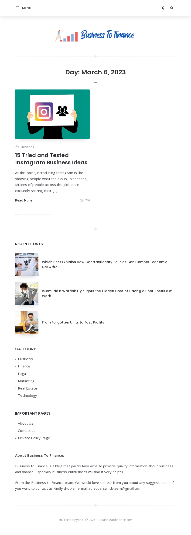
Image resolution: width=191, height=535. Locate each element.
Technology (27, 395)
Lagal (22, 373)
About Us (25, 423)
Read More (23, 200)
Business (27, 147)
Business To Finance (45, 455)
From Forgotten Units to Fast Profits (73, 322)
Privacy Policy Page (34, 438)
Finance (24, 366)
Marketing (26, 380)
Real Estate (27, 388)
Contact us (26, 430)
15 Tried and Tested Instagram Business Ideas (51, 159)
